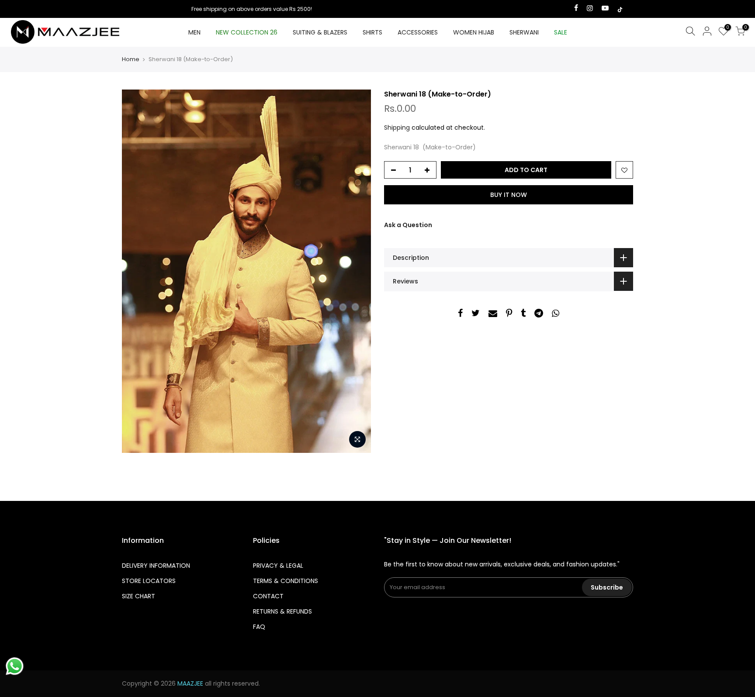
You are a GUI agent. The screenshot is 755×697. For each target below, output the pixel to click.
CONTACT (268, 596)
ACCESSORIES (418, 32)
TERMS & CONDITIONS (285, 580)
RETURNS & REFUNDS (282, 611)
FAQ (259, 626)
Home (130, 59)
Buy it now (508, 194)
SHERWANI (524, 32)
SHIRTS (372, 32)
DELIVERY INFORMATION (156, 565)
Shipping (397, 127)
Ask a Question (408, 225)
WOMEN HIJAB (473, 32)
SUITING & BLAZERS (320, 32)
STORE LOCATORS (149, 580)
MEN (194, 32)
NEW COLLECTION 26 (246, 32)
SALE (560, 32)
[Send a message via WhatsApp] (14, 666)
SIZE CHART (138, 596)
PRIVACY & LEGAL (278, 565)
